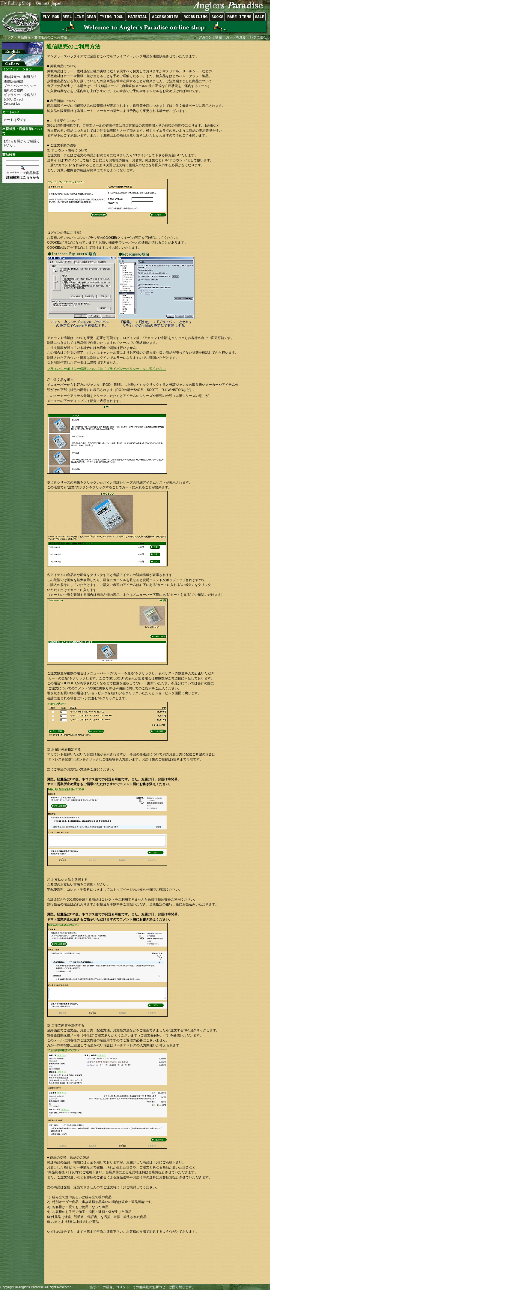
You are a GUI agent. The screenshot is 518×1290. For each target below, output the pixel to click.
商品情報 (24, 37)
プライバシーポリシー (20, 86)
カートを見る (236, 37)
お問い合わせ (13, 99)
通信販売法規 (13, 81)
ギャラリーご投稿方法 (20, 95)
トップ (9, 37)
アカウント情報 (210, 37)
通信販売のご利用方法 (50, 37)
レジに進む (258, 37)
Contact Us (12, 103)
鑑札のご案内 (13, 90)
